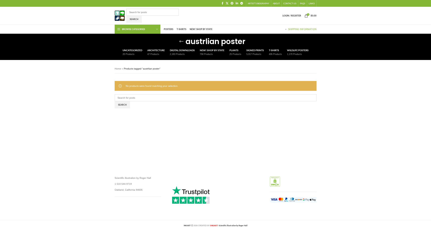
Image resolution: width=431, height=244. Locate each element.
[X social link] (227, 3)
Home (118, 68)
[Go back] (181, 41)
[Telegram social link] (241, 3)
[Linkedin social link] (237, 3)
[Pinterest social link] (232, 3)
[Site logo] (120, 15)
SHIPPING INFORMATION (302, 29)
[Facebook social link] (222, 3)
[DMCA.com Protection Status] (275, 181)
